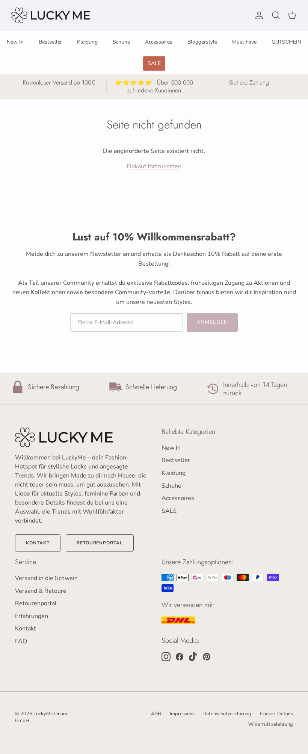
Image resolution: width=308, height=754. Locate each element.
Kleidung (87, 41)
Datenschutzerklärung (226, 713)
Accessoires (158, 41)
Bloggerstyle (202, 41)
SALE (154, 63)
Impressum (182, 713)
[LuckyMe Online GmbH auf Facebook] (179, 656)
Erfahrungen (31, 616)
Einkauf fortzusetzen (154, 166)
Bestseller (50, 41)
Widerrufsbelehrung (270, 724)
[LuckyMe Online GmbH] (50, 15)
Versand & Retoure (40, 591)
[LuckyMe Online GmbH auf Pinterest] (206, 656)
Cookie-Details (276, 713)
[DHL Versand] (178, 620)
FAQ (21, 641)
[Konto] (258, 15)
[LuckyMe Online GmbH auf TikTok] (193, 656)
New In (15, 41)
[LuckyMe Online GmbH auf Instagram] (166, 656)
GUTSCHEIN (286, 41)
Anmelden (212, 322)
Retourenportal (100, 543)
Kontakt (38, 543)
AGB (156, 713)
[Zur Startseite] (80, 437)
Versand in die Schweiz (46, 578)
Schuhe (121, 41)
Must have (244, 41)
